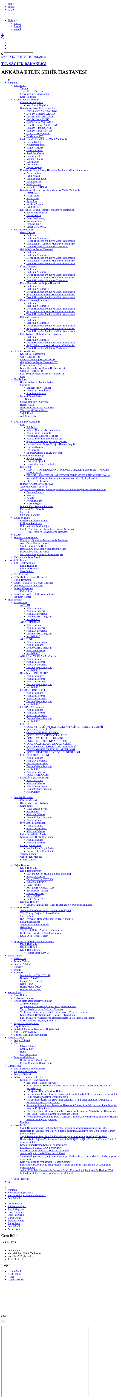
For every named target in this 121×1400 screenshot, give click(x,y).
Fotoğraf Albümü (22, 964)
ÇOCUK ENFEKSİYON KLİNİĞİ (44, 738)
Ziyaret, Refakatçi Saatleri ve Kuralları (33, 1000)
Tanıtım (24, 88)
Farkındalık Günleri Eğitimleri (41, 464)
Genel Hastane (27, 232)
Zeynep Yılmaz (34, 173)
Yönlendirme (14, 992)
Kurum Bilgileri (34, 500)
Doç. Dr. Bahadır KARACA (40, 113)
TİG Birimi (25, 399)
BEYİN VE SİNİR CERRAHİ (35, 673)
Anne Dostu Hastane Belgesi (34, 543)
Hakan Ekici (32, 195)
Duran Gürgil (33, 156)
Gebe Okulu (26, 927)
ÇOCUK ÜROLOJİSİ (37, 774)
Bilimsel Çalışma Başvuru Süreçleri (44, 452)
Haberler (18, 967)
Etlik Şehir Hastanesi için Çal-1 (42, 1082)
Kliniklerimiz (20, 602)
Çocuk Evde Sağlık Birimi (39, 851)
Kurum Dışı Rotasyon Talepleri (42, 435)
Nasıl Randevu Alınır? (25, 1032)
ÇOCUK (24, 724)
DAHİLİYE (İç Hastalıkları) (34, 777)
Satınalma (25, 385)
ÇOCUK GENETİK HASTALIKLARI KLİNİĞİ (51, 746)
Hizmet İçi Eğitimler (36, 461)
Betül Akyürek (33, 207)
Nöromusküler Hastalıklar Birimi (36, 837)
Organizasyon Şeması (24, 351)
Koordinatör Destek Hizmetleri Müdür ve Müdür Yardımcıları (50, 190)
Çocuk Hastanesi (28, 266)
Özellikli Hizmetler (23, 797)
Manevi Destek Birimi (31, 396)
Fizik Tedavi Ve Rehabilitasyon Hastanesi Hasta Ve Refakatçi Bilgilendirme (57, 1017)
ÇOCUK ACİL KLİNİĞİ (39, 729)
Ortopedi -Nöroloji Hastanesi (34, 300)
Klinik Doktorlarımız (36, 613)
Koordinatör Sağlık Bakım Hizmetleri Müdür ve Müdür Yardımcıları (54, 170)
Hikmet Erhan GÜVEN (38, 952)
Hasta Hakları (27, 404)
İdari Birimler (20, 379)
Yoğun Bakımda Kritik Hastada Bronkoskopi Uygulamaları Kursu (59, 904)
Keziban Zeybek (34, 204)
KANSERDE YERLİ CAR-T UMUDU (40, 1147)
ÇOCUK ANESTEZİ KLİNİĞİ (42, 732)
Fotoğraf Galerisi (22, 1074)
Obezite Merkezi (28, 800)
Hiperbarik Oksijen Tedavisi (34, 803)
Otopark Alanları (28, 1054)
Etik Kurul (25, 467)
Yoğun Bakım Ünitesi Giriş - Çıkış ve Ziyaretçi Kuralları (48, 1006)
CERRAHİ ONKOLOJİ (32, 690)
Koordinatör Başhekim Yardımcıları (37, 108)
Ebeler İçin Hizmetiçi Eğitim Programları (40, 933)
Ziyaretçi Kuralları (29, 1003)
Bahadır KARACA (30, 978)
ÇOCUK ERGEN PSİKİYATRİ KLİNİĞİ (47, 741)
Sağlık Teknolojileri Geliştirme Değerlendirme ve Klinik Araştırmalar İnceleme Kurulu (63, 489)
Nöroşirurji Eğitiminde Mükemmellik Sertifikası (44, 540)
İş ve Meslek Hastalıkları (32, 822)
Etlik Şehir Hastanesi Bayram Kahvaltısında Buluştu (52, 1113)
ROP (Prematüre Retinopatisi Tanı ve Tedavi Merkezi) (47, 919)
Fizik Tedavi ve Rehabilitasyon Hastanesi (40, 334)
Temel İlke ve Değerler (31, 91)
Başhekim (31, 235)
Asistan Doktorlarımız (37, 763)
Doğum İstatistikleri (30, 921)
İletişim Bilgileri (34, 503)
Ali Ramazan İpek (35, 144)
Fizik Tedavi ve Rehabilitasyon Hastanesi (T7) (43, 373)
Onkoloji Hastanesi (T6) (32, 370)
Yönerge (30, 495)
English (11, 6)
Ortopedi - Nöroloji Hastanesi (28, 585)
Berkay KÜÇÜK (35, 885)
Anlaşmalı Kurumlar (24, 998)
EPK (22, 424)
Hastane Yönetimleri (24, 229)
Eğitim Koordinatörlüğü (32, 455)
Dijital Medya (14, 1065)
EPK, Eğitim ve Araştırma (27, 421)
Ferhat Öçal (32, 192)
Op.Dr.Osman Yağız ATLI (39, 122)
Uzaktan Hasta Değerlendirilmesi (30, 1034)
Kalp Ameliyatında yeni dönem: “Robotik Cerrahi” (45, 1161)
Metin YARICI (33, 896)
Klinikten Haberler (29, 568)
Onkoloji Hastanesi (29, 317)
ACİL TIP (25, 605)
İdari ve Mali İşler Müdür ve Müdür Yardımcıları (44, 139)
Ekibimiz (18, 972)
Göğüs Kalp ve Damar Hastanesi (36, 249)
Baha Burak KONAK (37, 882)
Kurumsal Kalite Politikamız (34, 520)
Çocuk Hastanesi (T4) (31, 365)
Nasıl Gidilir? (27, 571)
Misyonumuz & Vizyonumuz (34, 94)
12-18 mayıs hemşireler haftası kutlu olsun (47, 1097)
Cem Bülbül (32, 164)
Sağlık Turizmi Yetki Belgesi (34, 546)
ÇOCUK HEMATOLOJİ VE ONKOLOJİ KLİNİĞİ (53, 752)
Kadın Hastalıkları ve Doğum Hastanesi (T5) (42, 368)
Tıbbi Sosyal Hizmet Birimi (34, 410)
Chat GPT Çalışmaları (37, 481)
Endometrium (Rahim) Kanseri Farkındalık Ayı (43, 1145)
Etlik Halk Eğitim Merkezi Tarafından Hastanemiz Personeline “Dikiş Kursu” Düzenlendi (71, 1111)
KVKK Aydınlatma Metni (27, 557)
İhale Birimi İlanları (36, 393)
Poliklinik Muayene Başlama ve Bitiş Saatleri (36, 1029)
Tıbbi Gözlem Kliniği (24, 563)
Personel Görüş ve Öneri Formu (36, 1063)
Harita (23, 1051)
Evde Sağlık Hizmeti (30, 845)
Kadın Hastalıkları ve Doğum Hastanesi (40, 283)
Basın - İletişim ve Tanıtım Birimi (36, 382)
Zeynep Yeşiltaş (34, 167)
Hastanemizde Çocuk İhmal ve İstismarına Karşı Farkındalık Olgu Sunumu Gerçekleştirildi (71, 1094)
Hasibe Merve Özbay (30, 986)
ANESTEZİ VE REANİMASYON (38, 656)
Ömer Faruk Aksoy (36, 218)
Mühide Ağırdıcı (34, 159)
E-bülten (24, 1122)
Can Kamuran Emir (36, 178)
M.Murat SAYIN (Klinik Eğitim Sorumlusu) (48, 873)
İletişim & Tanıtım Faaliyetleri (28, 1077)
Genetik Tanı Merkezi (31, 856)
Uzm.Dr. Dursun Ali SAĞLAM (42, 125)
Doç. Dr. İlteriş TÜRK (37, 119)
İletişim (17, 969)
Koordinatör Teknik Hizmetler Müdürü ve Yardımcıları (47, 209)
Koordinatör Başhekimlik (26, 99)
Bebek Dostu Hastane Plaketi (34, 551)
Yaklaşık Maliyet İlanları (38, 387)
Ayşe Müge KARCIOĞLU (40, 887)
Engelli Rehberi (21, 1026)
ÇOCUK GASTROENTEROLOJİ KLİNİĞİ (49, 743)
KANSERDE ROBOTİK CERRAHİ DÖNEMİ (44, 1150)
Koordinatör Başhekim (31, 102)
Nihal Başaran (33, 184)
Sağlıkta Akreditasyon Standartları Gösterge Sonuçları (47, 529)
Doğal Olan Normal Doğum (34, 935)
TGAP (17, 534)
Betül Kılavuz (33, 176)
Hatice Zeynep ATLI (36, 899)
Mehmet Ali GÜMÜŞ (31, 981)
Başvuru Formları (35, 492)
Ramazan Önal (33, 221)
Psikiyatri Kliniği (22, 596)
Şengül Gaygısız (34, 147)
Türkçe (11, 4)
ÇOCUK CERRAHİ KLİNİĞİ (36, 755)
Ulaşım (17, 1043)
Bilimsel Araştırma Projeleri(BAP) (37, 483)
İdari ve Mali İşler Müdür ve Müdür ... (27, 1195)
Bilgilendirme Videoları (25, 1071)
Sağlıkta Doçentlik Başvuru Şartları (44, 438)
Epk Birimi (31, 427)
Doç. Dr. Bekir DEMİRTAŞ (40, 116)
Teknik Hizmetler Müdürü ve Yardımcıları (47, 246)
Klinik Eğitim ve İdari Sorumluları (43, 430)
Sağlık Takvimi (21, 1178)
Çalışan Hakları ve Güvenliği (34, 402)
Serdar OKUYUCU (36, 226)
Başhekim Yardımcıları (37, 238)
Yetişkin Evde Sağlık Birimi (40, 848)
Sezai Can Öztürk (35, 153)
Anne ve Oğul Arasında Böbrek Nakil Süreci (42, 1153)
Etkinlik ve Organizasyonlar (34, 1080)
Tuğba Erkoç (32, 161)
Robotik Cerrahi (28, 859)
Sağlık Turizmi (15, 955)
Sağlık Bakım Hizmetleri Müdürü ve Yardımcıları (50, 243)
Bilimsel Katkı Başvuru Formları (36, 506)
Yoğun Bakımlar (22, 865)
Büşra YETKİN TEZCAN (39, 879)
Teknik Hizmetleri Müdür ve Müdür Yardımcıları (50, 263)
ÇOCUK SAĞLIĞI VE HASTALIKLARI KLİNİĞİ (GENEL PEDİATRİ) (64, 726)
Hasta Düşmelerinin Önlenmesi (29, 1068)
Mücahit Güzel (33, 215)
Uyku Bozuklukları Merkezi (34, 834)
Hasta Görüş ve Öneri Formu (34, 1060)
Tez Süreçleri (33, 450)
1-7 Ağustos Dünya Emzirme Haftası (44, 1091)
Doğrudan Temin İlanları (38, 390)
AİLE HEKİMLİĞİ (30, 622)
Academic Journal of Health (34, 486)
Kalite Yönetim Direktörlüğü (34, 526)
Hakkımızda (20, 958)
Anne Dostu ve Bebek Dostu (34, 924)
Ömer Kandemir (34, 150)
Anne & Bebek (21, 907)
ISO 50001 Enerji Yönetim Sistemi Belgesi (41, 554)
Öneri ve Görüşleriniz (24, 1057)
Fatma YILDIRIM (35, 876)
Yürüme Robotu (28, 854)
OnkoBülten (26, 591)
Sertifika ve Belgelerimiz (26, 537)
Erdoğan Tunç (33, 224)
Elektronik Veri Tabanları (32, 509)
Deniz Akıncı (26, 984)
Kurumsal (12, 82)
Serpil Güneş (32, 198)
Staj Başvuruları (34, 458)
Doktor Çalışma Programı (39, 616)
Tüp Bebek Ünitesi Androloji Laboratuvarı (41, 930)
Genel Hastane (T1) (30, 356)
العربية (11, 9)
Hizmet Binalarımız (17, 560)
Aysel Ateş (31, 201)
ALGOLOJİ (26, 639)
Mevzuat (24, 512)
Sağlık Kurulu (27, 413)
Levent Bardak (33, 142)
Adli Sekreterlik (28, 416)
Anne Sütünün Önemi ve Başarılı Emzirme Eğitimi (45, 910)
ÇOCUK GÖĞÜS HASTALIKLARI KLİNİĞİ (50, 749)
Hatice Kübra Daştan (30, 989)
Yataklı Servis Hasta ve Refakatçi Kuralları (41, 1009)
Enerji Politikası (28, 96)
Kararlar (30, 498)
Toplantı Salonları (35, 447)
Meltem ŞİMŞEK (35, 893)
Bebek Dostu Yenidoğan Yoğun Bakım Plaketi (43, 548)
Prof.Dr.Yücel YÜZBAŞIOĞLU (42, 111)
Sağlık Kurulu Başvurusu (26, 1023)
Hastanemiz (20, 85)
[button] (12, 20)
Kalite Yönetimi (22, 517)
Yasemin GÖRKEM (36, 187)
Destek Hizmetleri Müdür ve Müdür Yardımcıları (50, 241)
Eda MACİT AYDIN (37, 890)
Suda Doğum (26, 916)
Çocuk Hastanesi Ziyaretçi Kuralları (38, 1020)
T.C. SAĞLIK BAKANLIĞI (23, 64)
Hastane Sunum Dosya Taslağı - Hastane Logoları (51, 444)
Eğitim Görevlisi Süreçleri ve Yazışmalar (46, 441)
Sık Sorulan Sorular (30, 515)
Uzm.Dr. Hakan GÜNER (39, 130)
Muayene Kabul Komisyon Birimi (37, 407)
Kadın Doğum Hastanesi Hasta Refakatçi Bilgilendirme (47, 1015)
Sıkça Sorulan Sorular (37, 808)
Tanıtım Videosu (22, 961)
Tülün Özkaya (33, 181)
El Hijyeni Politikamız (31, 523)
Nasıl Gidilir (32, 811)
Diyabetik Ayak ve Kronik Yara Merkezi (34, 941)
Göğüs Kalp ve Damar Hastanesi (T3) (39, 362)
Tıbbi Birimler (15, 599)
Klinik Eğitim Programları (39, 433)
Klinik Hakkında (28, 565)
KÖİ (22, 376)
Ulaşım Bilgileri (28, 1046)
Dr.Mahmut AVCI (35, 136)
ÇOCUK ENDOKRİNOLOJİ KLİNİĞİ (46, 735)
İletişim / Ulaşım (16, 1037)
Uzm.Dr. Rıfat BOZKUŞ (39, 128)
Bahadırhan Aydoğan (37, 212)
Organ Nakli (26, 806)
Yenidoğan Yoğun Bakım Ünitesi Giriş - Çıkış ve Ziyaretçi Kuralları (54, 1012)
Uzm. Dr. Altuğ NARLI (38, 133)
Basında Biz (20, 1125)
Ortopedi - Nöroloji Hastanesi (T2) (37, 359)
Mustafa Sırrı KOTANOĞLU (35, 975)
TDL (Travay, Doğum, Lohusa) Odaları (40, 913)
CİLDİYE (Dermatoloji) (32, 707)
